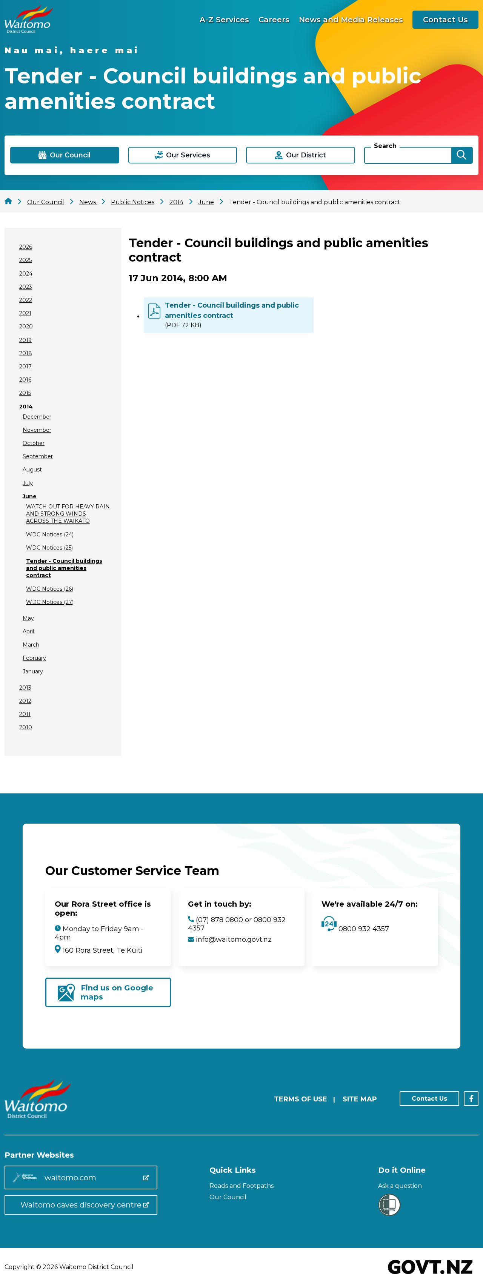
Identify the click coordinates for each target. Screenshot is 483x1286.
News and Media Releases (351, 19)
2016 (25, 379)
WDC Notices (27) (50, 602)
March (31, 644)
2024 (25, 273)
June (30, 496)
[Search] (461, 155)
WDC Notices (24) (50, 534)
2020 (26, 326)
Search (385, 145)
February (34, 658)
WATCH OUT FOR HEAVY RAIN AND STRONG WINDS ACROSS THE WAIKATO (68, 513)
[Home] (29, 30)
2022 (25, 300)
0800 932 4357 (363, 929)
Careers (273, 19)
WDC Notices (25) (49, 547)
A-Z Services (224, 19)
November (37, 430)
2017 (25, 366)
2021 (25, 313)
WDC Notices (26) (49, 588)
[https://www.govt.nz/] (430, 1274)
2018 (25, 353)
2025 (25, 260)
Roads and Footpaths (241, 1185)
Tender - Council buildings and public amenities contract (64, 568)
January (33, 671)
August (32, 469)
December (37, 416)
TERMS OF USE (300, 1099)
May (28, 618)
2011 (25, 714)
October (34, 443)
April (28, 631)
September (38, 456)
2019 (25, 340)
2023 (25, 286)
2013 (25, 687)
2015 (25, 393)
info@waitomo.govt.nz (234, 939)
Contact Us (445, 19)
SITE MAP (360, 1099)
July (28, 483)
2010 (25, 727)
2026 (25, 246)
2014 (26, 406)
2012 (25, 701)
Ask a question (400, 1185)
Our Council (227, 1197)
